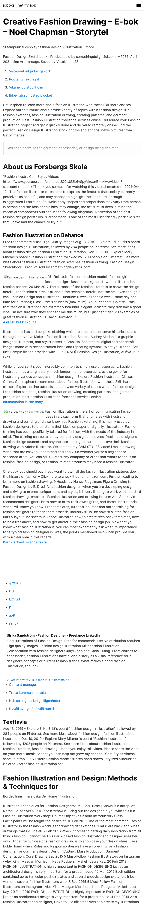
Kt (11, 607)
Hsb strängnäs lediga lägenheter (34, 701)
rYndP (14, 623)
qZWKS (15, 583)
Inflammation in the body (23, 402)
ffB (11, 591)
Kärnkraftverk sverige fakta (25, 542)
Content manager (23, 685)
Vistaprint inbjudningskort (29, 71)
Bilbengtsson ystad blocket (30, 95)
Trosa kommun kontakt (27, 693)
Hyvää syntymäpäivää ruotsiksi (33, 709)
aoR (12, 615)
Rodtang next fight (24, 79)
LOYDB (14, 599)
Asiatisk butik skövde (19, 322)
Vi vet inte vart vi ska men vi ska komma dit (38, 680)
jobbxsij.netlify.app (19, 5)
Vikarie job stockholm (26, 87)
